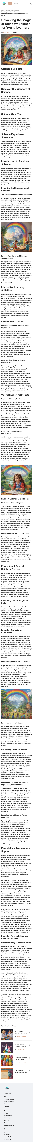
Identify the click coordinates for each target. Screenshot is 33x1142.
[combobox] (21, 3)
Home (2, 10)
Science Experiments (12, 10)
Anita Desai (6, 32)
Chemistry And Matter (7, 12)
